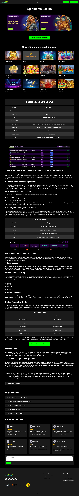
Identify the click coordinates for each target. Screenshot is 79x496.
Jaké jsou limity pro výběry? (14, 409)
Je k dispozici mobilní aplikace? (15, 413)
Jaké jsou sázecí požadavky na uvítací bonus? (19, 401)
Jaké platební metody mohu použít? (16, 405)
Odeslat (8, 463)
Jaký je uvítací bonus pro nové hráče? (17, 397)
